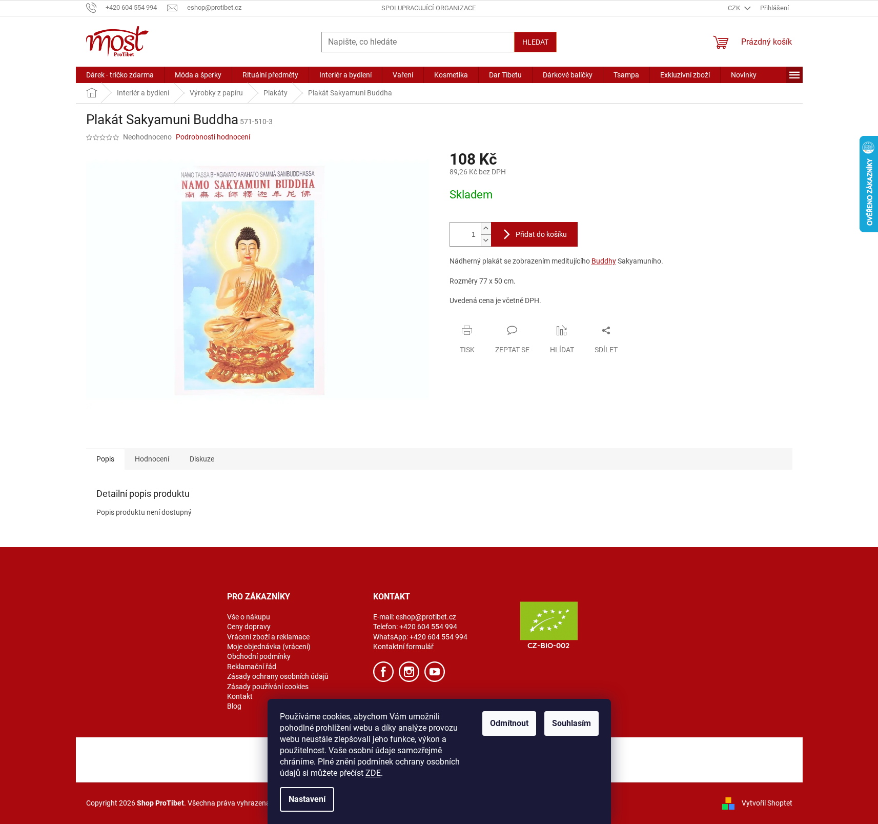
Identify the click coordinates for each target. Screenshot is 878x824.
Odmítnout (509, 723)
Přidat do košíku (541, 234)
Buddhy (603, 261)
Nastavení (307, 799)
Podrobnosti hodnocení (213, 137)
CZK (735, 8)
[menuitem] (120, 75)
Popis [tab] (105, 459)
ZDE (373, 773)
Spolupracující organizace (428, 8)
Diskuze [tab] (202, 459)
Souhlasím (571, 723)
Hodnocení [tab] (152, 459)
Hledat (535, 42)
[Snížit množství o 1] (486, 240)
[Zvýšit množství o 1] (486, 228)
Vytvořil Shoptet (767, 802)
